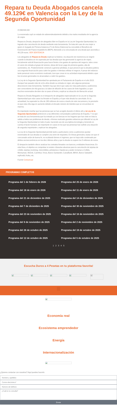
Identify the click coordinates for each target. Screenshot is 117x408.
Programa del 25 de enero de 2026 (79, 182)
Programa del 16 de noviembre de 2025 (82, 214)
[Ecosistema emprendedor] (58, 322)
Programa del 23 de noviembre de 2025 (29, 214)
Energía (58, 340)
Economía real (58, 315)
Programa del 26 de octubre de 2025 (28, 230)
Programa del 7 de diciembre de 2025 (28, 206)
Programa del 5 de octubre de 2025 (80, 238)
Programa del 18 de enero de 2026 (26, 190)
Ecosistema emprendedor (58, 328)
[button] (58, 289)
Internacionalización (58, 352)
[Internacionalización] (58, 347)
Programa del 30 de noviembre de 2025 (82, 206)
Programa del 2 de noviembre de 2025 (81, 222)
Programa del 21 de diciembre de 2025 (29, 198)
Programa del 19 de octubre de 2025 (80, 230)
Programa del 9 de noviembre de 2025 (29, 222)
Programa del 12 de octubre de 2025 (28, 238)
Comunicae (28, 160)
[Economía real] (58, 310)
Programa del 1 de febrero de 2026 (27, 182)
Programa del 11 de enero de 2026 (79, 190)
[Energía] (58, 334)
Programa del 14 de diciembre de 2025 (82, 198)
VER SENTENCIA (36, 53)
